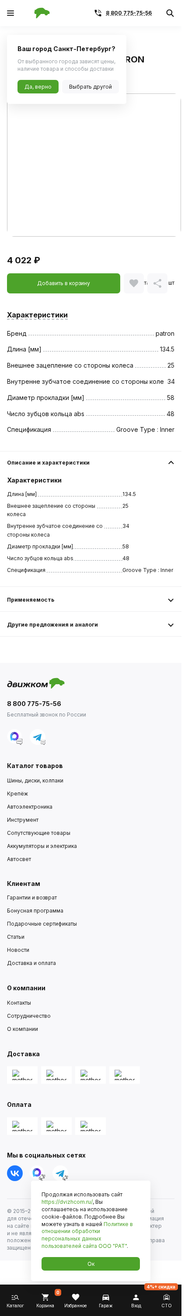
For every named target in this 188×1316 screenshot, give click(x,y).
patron (165, 333)
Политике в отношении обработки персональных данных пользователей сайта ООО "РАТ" (87, 1235)
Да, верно (38, 86)
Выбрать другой (90, 86)
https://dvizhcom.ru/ (67, 1202)
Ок (90, 1264)
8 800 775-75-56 (129, 13)
